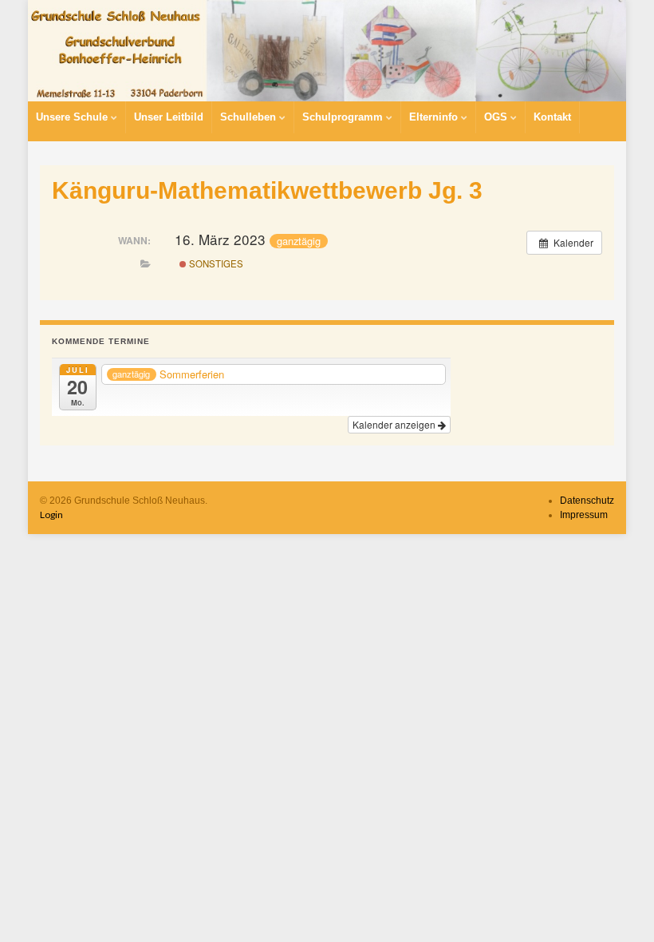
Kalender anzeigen (395, 424)
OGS (497, 117)
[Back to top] (618, 906)
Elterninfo (435, 117)
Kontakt (552, 117)
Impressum (584, 514)
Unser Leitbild (168, 117)
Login (51, 514)
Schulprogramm (344, 117)
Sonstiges (215, 263)
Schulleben (249, 117)
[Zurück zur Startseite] (327, 50)
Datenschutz (587, 500)
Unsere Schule (73, 117)
